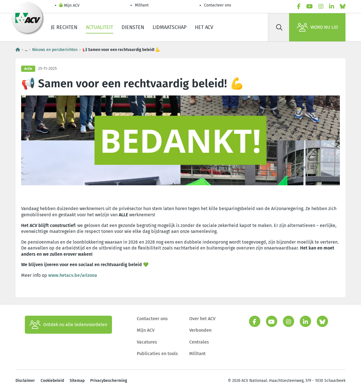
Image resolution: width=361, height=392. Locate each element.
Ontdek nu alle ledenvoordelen (75, 324)
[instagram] (321, 6)
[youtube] (309, 6)
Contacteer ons (217, 5)
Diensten (133, 27)
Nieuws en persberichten (55, 49)
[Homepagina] (18, 49)
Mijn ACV (72, 5)
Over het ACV (202, 318)
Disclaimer (25, 380)
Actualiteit (99, 27)
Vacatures (147, 342)
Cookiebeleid (52, 380)
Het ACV (204, 27)
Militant (142, 5)
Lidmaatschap (169, 27)
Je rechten (64, 27)
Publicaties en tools (157, 353)
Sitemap (77, 380)
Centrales (199, 342)
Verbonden (200, 330)
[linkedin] (331, 6)
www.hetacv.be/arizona (72, 275)
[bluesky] (342, 6)
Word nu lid (324, 27)
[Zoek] (279, 27)
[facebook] (298, 6)
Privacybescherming (108, 380)
